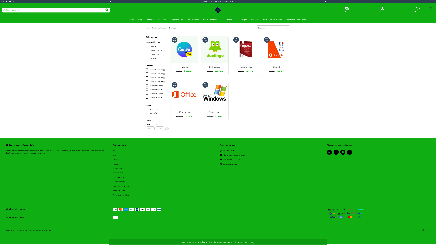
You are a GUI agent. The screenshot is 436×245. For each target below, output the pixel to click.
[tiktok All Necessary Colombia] (13, 1)
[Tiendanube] (423, 230)
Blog (140, 20)
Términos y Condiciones (296, 20)
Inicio (132, 20)
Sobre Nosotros (210, 20)
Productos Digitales (159, 28)
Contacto (150, 20)
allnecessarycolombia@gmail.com (235, 155)
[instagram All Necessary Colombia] (3, 1)
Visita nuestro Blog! (230, 164)
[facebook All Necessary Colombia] (7, 1)
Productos (162, 20)
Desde (148, 124)
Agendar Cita (177, 20)
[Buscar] (107, 10)
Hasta (157, 124)
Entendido (249, 242)
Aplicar (167, 128)
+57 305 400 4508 (229, 151)
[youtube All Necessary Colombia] (10, 1)
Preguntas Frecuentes (250, 20)
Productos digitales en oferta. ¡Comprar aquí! (218, 1)
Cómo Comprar (193, 20)
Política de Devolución (272, 20)
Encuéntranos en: (228, 20)
